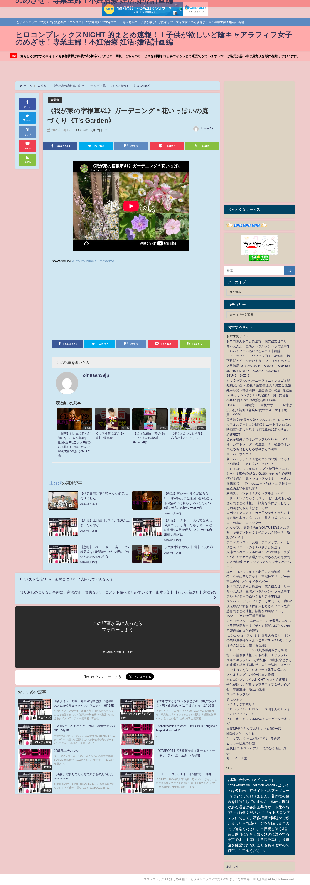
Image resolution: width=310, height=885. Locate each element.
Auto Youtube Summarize (93, 261)
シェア (27, 106)
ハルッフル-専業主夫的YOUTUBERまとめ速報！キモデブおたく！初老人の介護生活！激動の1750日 (258, 532)
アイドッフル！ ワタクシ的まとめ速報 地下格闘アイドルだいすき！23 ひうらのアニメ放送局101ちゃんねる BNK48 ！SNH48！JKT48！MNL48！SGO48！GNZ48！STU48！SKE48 (258, 365)
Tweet (27, 120)
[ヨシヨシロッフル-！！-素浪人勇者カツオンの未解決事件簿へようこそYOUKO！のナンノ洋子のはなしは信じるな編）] (259, 640)
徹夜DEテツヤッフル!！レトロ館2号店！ (255, 728)
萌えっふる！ (236, 699)
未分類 (55, 99)
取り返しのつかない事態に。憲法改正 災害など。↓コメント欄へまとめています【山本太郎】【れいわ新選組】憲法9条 (118, 592)
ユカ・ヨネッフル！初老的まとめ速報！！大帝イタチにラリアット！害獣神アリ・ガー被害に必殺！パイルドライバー (258, 576)
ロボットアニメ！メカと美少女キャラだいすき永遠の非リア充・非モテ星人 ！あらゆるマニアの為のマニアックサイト (258, 517)
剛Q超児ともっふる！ (242, 733)
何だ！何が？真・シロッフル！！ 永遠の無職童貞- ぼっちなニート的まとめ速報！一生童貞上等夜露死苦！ (258, 483)
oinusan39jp (207, 128)
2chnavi (232, 866)
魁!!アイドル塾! (237, 758)
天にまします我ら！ (240, 704)
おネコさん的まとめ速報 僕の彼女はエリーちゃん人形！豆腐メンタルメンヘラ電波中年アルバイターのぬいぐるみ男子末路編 (258, 346)
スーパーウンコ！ (239, 454)
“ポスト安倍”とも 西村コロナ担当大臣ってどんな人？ (68, 579)
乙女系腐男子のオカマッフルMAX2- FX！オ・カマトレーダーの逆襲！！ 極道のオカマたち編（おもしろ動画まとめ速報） (258, 444)
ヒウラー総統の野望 (240, 743)
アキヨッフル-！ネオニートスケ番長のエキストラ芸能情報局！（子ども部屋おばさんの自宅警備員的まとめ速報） (258, 625)
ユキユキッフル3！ (240, 694)
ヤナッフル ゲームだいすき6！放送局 (253, 738)
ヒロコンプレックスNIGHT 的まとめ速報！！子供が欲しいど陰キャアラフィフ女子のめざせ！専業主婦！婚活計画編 (258, 684)
